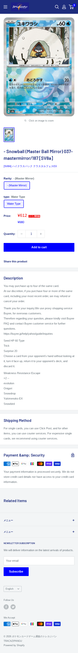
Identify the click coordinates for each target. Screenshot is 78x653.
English (9, 588)
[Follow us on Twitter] (13, 606)
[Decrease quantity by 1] (21, 234)
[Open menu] (5, 6)
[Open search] (57, 7)
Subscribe (16, 571)
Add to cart (39, 247)
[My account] (64, 7)
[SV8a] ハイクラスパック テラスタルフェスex (30, 166)
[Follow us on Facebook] (6, 606)
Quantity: (9, 233)
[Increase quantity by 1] (41, 234)
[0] (71, 7)
